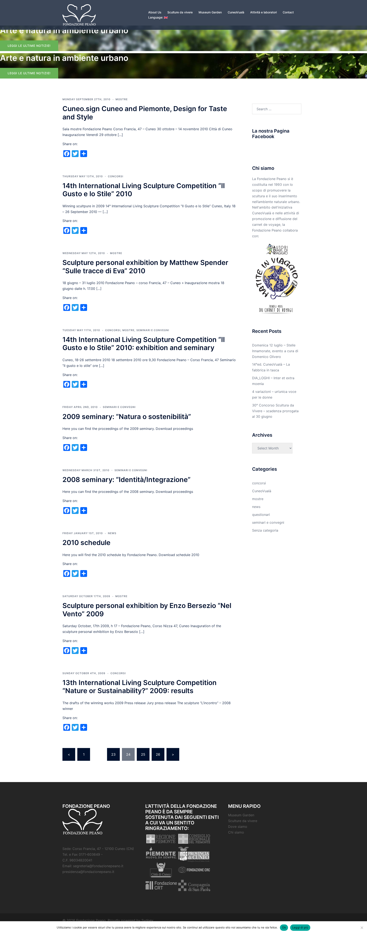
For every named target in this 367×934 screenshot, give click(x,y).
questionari (261, 514)
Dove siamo (237, 826)
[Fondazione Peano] (79, 14)
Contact (288, 12)
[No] (362, 927)
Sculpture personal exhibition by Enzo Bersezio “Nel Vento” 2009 (146, 609)
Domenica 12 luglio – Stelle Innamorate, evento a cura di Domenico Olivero (275, 351)
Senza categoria (265, 530)
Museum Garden (210, 12)
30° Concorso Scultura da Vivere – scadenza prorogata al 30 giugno (275, 411)
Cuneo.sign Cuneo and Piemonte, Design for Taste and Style (144, 112)
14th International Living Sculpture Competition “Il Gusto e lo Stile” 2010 (143, 190)
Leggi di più (300, 927)
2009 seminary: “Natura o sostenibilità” (126, 416)
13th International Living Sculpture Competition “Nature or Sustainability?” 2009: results (139, 686)
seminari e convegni (152, 330)
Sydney (147, 920)
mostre (122, 99)
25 (143, 754)
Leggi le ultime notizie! (29, 45)
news (112, 533)
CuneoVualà (236, 12)
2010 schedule (86, 542)
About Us (154, 12)
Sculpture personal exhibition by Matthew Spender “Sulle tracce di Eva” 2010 (145, 266)
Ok (284, 927)
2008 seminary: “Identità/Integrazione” (126, 479)
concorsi (115, 176)
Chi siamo (236, 832)
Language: (156, 17)
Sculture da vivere (180, 12)
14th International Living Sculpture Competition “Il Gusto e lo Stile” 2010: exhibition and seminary (143, 343)
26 (158, 754)
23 (113, 754)
